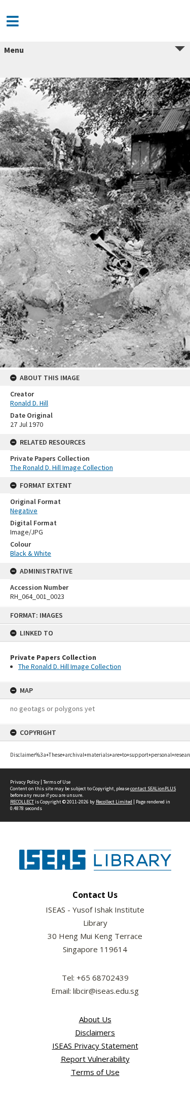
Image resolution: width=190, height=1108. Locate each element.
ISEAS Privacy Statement (95, 1045)
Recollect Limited (114, 801)
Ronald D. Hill (29, 403)
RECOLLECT (22, 801)
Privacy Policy (25, 782)
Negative (23, 510)
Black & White (30, 553)
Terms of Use (56, 782)
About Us (95, 1019)
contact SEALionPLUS (153, 788)
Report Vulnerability (95, 1059)
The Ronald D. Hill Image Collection (69, 666)
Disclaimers (95, 1032)
